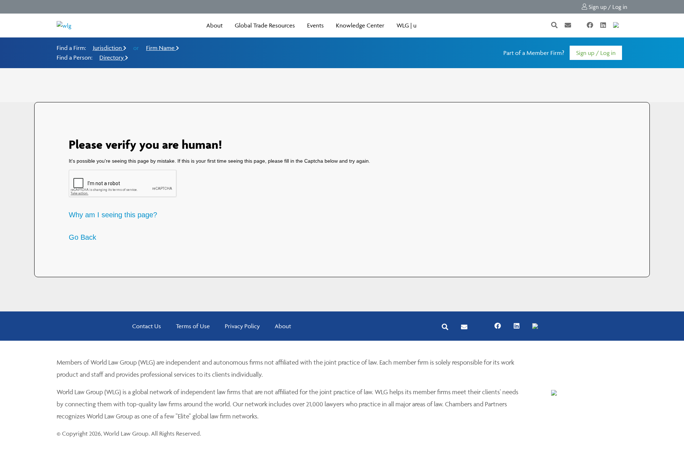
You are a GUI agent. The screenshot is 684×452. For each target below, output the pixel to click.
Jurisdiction (108, 47)
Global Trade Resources (265, 25)
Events (315, 25)
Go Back (82, 237)
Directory (112, 57)
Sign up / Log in (607, 6)
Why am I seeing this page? (113, 215)
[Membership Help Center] (626, 25)
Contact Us (146, 326)
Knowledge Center (360, 25)
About (214, 25)
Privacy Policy (242, 326)
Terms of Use (193, 326)
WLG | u (406, 25)
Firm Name (161, 47)
